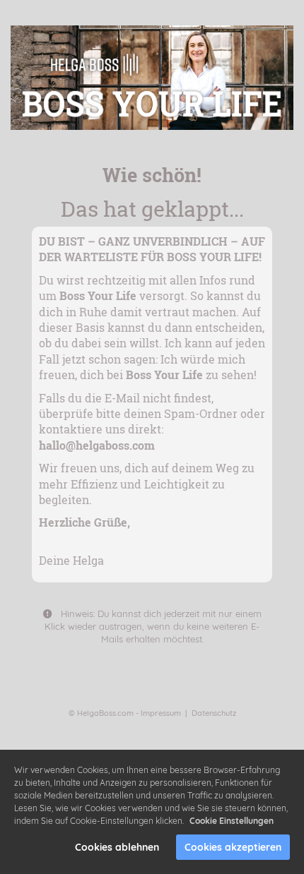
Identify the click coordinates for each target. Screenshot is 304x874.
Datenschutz (214, 713)
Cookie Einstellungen (231, 820)
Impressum (161, 713)
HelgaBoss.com (105, 713)
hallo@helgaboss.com (97, 445)
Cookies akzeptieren (233, 847)
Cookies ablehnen (117, 847)
